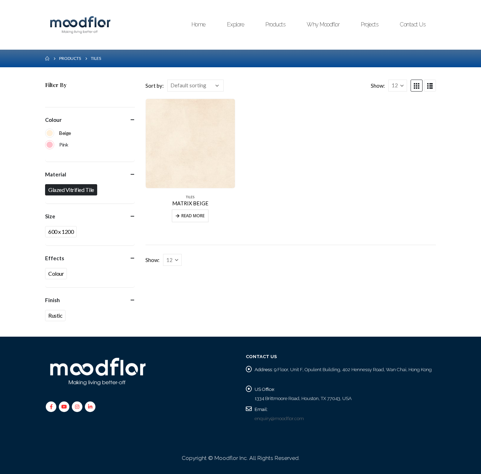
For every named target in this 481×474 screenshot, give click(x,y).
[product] (190, 143)
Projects (369, 24)
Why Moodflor (323, 24)
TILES (190, 197)
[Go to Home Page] (47, 58)
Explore (235, 24)
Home (199, 24)
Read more (193, 216)
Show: (378, 85)
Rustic (55, 315)
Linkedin (90, 406)
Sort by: (154, 85)
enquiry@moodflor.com (279, 418)
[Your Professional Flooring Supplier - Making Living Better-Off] (80, 25)
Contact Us (412, 24)
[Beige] (49, 133)
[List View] (430, 86)
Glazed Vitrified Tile (71, 189)
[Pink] (49, 145)
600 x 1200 (61, 231)
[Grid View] (417, 86)
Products (275, 24)
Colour (56, 273)
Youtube (64, 406)
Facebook (51, 406)
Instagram (77, 406)
